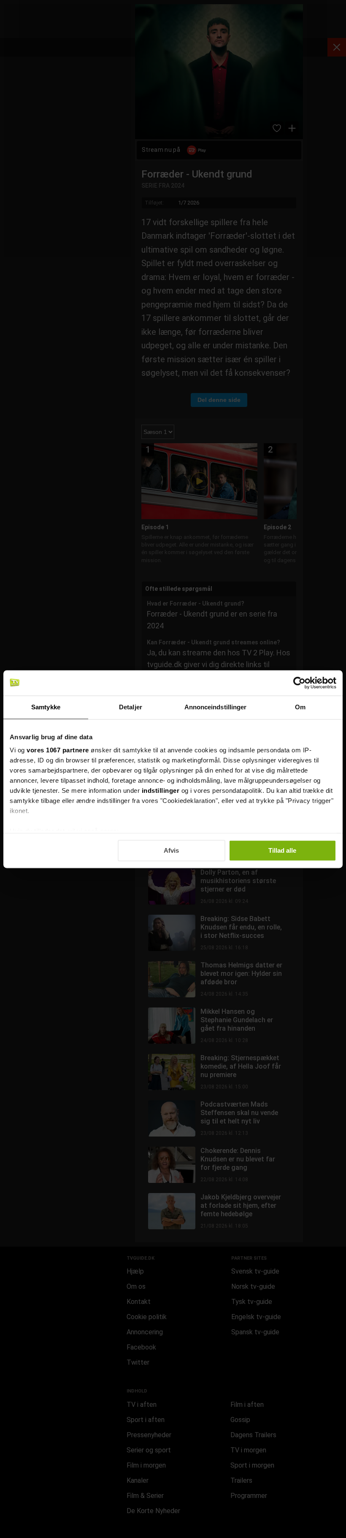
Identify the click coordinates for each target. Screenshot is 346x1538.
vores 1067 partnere (58, 750)
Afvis (171, 850)
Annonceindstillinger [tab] (215, 707)
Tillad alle (282, 850)
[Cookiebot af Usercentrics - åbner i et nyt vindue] (299, 682)
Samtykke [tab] (45, 707)
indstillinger (161, 790)
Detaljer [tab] (130, 707)
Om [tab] (300, 707)
